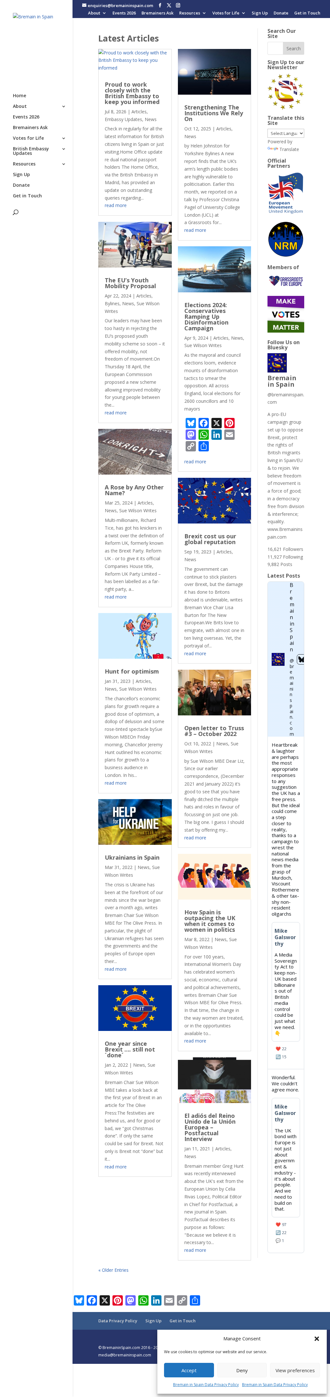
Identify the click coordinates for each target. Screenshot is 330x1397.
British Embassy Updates (31, 151)
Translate (289, 149)
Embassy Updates (123, 119)
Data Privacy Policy (117, 1321)
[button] (317, 1339)
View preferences (295, 1370)
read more (116, 205)
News (151, 119)
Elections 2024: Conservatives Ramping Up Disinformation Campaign (206, 316)
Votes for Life (225, 13)
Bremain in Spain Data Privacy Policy (206, 1384)
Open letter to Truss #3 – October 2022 (214, 731)
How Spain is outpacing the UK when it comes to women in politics (209, 920)
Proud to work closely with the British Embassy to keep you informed (132, 93)
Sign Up (260, 13)
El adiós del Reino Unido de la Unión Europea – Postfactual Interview (210, 1127)
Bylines (112, 303)
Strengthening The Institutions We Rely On (213, 113)
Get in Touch (307, 13)
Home (19, 96)
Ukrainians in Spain (132, 857)
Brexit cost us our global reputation (210, 539)
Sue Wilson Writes (138, 510)
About (94, 13)
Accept (189, 1370)
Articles (139, 112)
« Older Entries (113, 1270)
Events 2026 (124, 13)
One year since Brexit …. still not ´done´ (130, 1049)
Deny (242, 1370)
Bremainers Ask (157, 13)
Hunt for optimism (132, 671)
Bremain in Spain (281, 381)
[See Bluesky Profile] (302, 659)
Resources (189, 13)
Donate (281, 13)
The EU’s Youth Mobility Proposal (130, 283)
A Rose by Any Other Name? (134, 490)
